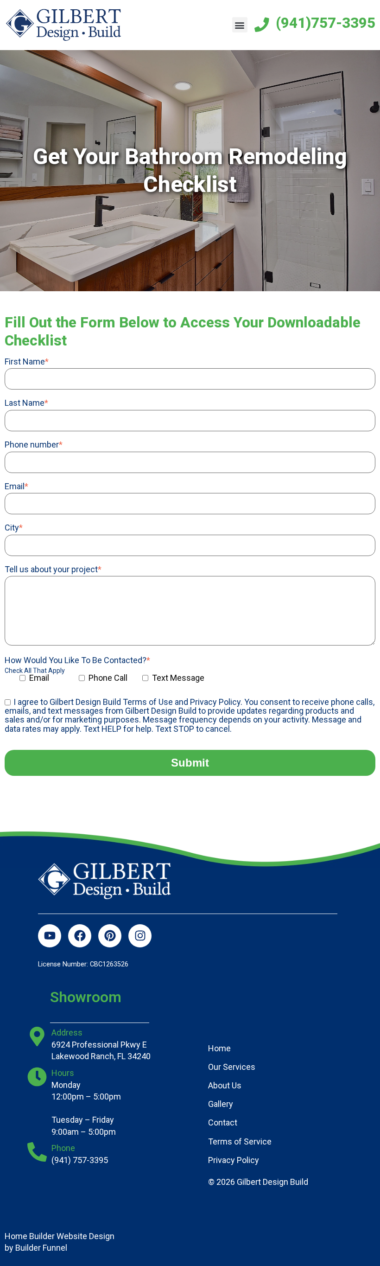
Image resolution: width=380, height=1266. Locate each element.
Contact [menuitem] (222, 1122)
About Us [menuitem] (224, 1085)
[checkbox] (144, 681)
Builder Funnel (41, 1248)
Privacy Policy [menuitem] (233, 1160)
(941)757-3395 (325, 23)
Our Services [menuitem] (231, 1067)
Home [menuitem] (219, 1048)
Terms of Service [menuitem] (240, 1141)
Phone (63, 1148)
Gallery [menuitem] (220, 1104)
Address (66, 1032)
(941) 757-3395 (79, 1160)
